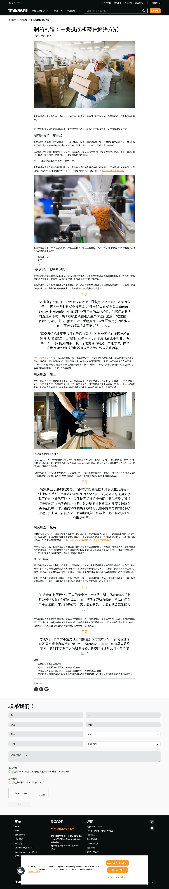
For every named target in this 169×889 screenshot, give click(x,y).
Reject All (117, 870)
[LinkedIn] (152, 822)
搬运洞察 (128, 3)
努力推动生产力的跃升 (112, 170)
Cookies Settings (117, 877)
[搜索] (144, 10)
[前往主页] (17, 10)
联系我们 (155, 10)
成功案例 (117, 3)
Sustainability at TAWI (26, 852)
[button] (21, 871)
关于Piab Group (94, 826)
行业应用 (71, 10)
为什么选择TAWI (154, 3)
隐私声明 (91, 847)
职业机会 (91, 835)
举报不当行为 (93, 852)
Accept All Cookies (117, 863)
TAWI (17, 826)
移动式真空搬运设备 (43, 358)
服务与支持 (106, 3)
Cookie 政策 (92, 843)
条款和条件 (92, 839)
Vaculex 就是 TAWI (24, 847)
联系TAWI (139, 3)
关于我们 (19, 843)
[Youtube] (152, 828)
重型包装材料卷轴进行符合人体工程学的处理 (91, 540)
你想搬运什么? (39, 10)
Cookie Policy (34, 872)
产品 (56, 10)
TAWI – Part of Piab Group (100, 830)
